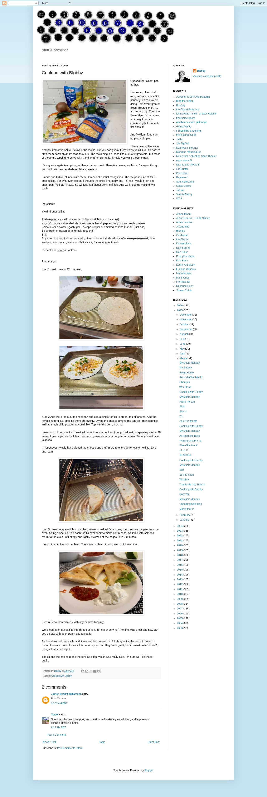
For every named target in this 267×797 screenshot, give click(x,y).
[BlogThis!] (87, 671)
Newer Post (49, 742)
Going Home (186, 372)
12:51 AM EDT (59, 703)
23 (180, 416)
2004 (180, 623)
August (184, 334)
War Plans (185, 387)
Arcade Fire (182, 226)
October (184, 324)
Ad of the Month (188, 421)
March (184, 358)
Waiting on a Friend (190, 440)
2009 (180, 599)
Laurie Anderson (185, 264)
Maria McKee (183, 273)
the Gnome (185, 367)
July (182, 339)
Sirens (183, 411)
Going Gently (183, 126)
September (186, 329)
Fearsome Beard (185, 118)
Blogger (148, 770)
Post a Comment (56, 734)
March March (186, 508)
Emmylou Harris (185, 256)
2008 (180, 603)
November (186, 319)
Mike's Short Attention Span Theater (196, 156)
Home (101, 742)
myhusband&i (184, 160)
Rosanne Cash (184, 286)
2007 (180, 608)
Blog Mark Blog (185, 100)
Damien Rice (183, 243)
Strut (182, 406)
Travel (54, 714)
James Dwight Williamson (66, 694)
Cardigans (182, 235)
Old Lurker (182, 169)
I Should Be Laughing (188, 130)
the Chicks (182, 239)
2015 (180, 569)
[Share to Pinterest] (99, 671)
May (182, 348)
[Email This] (83, 671)
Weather (184, 479)
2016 (180, 564)
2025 (180, 310)
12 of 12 (184, 450)
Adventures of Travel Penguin (193, 96)
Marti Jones (182, 277)
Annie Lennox (184, 222)
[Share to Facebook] (95, 671)
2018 (180, 555)
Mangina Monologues (188, 151)
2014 (180, 574)
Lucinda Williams (186, 269)
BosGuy (180, 105)
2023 (180, 530)
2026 (180, 305)
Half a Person (187, 401)
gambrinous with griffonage (191, 122)
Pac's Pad (182, 173)
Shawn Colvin (184, 290)
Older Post (154, 742)
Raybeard (182, 177)
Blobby (201, 70)
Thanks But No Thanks (192, 484)
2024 (180, 526)
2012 (180, 584)
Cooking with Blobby (61, 676)
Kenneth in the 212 (187, 147)
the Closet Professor (187, 109)
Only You (184, 494)
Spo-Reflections (185, 181)
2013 (180, 579)
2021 (180, 540)
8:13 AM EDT (58, 727)
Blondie (180, 230)
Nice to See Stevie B (187, 164)
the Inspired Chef (186, 134)
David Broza (183, 247)
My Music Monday (189, 362)
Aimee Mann (183, 214)
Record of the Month (190, 377)
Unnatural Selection (190, 503)
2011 (180, 589)
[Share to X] (91, 671)
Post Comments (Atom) (70, 748)
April (183, 353)
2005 (180, 618)
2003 (180, 628)
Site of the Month (188, 445)
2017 (180, 559)
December (186, 314)
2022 (180, 535)
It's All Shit (185, 455)
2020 (180, 545)
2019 (180, 550)
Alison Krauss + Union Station (193, 218)
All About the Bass (189, 435)
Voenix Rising (184, 194)
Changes (184, 382)
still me (180, 190)
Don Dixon (182, 252)
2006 (180, 613)
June (183, 343)
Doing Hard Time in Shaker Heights (196, 113)
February (185, 515)
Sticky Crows (183, 185)
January (185, 519)
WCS (179, 198)
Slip (181, 469)
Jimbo (179, 139)
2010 (180, 594)
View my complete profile (207, 76)
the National (183, 281)
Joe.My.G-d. (183, 143)
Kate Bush (182, 260)
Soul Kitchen (186, 474)
